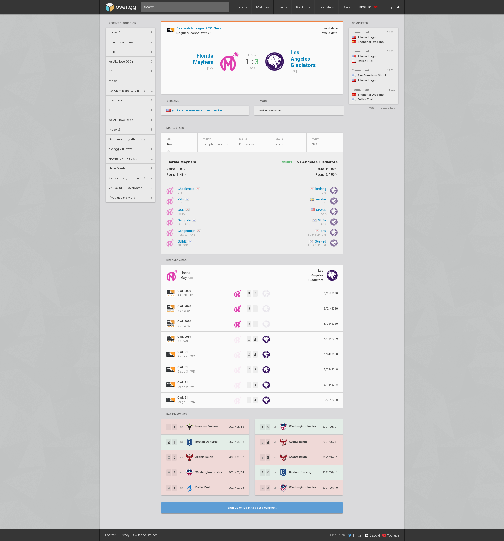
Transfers (326, 7)
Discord (374, 535)
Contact (110, 535)
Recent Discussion (122, 23)
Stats (347, 7)
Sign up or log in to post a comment (252, 507)
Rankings (303, 7)
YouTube (393, 535)
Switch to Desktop (145, 535)
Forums (242, 7)
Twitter (357, 535)
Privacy (124, 535)
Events (282, 7)
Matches (262, 7)
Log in (391, 7)
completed (360, 23)
